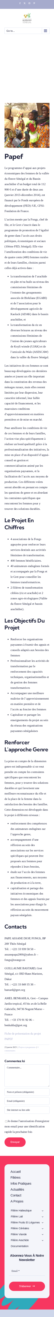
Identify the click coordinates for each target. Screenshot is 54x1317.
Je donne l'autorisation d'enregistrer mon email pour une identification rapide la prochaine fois (26, 1126)
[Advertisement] (27, 74)
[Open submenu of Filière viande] (42, 1235)
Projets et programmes (27, 1047)
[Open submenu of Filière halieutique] (42, 1211)
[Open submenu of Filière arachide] (42, 1241)
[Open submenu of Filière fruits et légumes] (42, 1223)
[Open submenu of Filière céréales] (42, 1229)
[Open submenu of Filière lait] (42, 1217)
